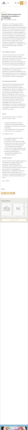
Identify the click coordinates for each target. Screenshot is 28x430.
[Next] (24, 210)
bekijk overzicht (14, 220)
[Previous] (3, 210)
